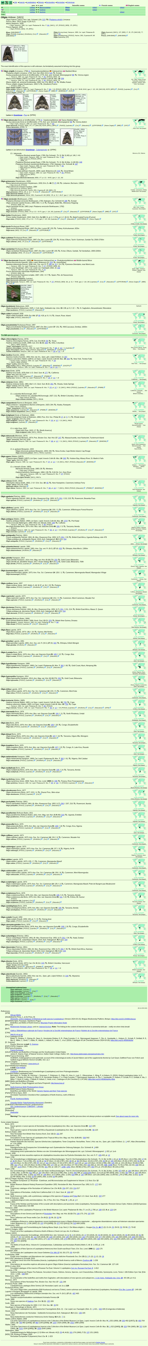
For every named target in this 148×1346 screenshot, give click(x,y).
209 (136, 1165)
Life (15, 2)
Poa (25, 115)
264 (46, 343)
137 (41, 1223)
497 (126, 1173)
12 (56, 264)
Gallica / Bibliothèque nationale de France (26, 1031)
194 (55, 361)
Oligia (67, 7)
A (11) (52, 539)
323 (125, 1327)
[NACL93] (137, 32)
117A (20, 1167)
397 (52, 783)
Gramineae (18, 115)
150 (80, 1313)
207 (65, 357)
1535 (39, 1328)
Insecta (22, 2)
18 (103, 1256)
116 (47, 1163)
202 (62, 949)
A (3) (47, 562)
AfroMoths (28, 34)
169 (53, 523)
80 (120, 1159)
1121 (21, 1328)
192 (85, 1173)
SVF (70, 91)
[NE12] (21, 192)
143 (97, 1249)
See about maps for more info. (127, 1116)
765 (20, 1323)
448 (80, 162)
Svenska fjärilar (16, 1103)
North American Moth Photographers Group (27, 1087)
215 (58, 171)
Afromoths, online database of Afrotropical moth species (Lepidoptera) (37, 1019)
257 (100, 1196)
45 (47, 483)
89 (73, 75)
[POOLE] (62, 25)
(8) (39, 316)
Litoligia (32, 7)
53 (47, 341)
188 (65, 201)
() (94, 7)
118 (55, 488)
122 (61, 348)
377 (45, 266)
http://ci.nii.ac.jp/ (16, 1034)
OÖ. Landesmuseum (18, 1106)
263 (64, 458)
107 (54, 736)
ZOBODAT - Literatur (35, 1106)
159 (54, 351)
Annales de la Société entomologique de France (62, 1031)
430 (50, 264)
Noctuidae (61, 2)
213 (43, 20)
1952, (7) (44, 498)
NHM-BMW (14, 32)
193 (88, 1165)
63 (54, 1177)
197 (82, 1175)
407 (74, 1293)
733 (64, 702)
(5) (121, 1227)
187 (76, 164)
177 (46, 373)
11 (55, 82)
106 (57, 770)
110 (11, 1163)
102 (58, 268)
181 (49, 378)
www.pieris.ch (33, 1064)
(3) (113, 1227)
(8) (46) (49, 815)
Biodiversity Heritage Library (21, 1027)
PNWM (47, 376)
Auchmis (42, 12)
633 (73, 1175)
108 (56, 826)
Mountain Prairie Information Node (54, 1023)
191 (57, 1134)
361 (48, 25)
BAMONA (62, 91)
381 (45, 77)
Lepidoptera (31, 2)
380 (57, 622)
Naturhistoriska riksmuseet (33, 1103)
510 (62, 815)
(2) (39, 384)
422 (60, 548)
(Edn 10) (40, 73)
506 (84, 1138)
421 (30, 1173)
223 (50, 620)
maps (142, 84)
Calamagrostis (41, 150)
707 (140, 1327)
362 (62, 665)
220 (58, 526)
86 (14, 1161)
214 (74, 1188)
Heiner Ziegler (43, 91)
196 (44, 1175)
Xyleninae (71, 2)
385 (52, 441)
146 (78, 1214)
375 (50, 387)
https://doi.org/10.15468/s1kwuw (123, 1019)
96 (93, 1130)
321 (46, 1167)
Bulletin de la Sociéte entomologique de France (99, 1031)
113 (56, 367)
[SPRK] (19, 92)
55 (33, 1177)
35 (50, 1217)
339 (23, 1274)
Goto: (3, 14)
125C (68, 1167)
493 (139, 1321)
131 (61, 1282)
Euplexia (42, 10)
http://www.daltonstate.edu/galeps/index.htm (87, 1054)
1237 (55, 1323)
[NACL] (52, 25)
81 (138, 1161)
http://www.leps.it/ (57, 1083)
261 (51, 384)
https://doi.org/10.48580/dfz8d (122, 1040)
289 (82, 1239)
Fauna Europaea (16, 1050)
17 (62, 417)
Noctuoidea (50, 2)
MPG (112, 89)
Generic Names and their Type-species (52, 1091)
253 (123, 1321)
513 (74, 1223)
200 (62, 803)
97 (38, 1163)
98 (78, 1161)
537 (35, 1175)
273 (65, 1239)
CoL (34, 34)
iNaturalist (43, 34)
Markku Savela (100, 1342)
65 (104, 1161)
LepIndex (20, 34)
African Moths (15, 1015)
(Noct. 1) (47, 357)
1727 (66, 521)
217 (90, 1126)
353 (92, 1167)
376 (52, 420)
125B (63, 1167)
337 (131, 1239)
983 (36, 1323)
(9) (38, 343)
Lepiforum (14, 1071)
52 (58, 1217)
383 (45, 525)
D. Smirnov (23, 51)
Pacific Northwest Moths (19, 1099)
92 (45, 1161)
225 (15, 1239)
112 (54, 378)
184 (129, 1171)
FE (67, 37)
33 (38, 1161)
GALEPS (61, 350)
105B (110, 1165)
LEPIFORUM (31, 91)
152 (59, 678)
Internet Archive (45, 1027)
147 (59, 438)
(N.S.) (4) (46, 548)
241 (32, 1239)
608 (56, 348)
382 (45, 706)
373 (120, 1171)
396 (49, 488)
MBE (53, 91)
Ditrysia (41, 2)
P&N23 (13, 34)
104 (57, 713)
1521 (72, 1323)
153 (55, 560)
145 (112, 1163)
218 (66, 976)
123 (111, 1210)
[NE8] (67, 25)
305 (98, 1239)
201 (60, 498)
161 (15, 1165)
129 (50, 1237)
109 (52, 725)
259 (62, 79)
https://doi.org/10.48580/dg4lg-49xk (101, 1079)
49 (70, 1161)
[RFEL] (75, 25)
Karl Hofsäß (26, 299)
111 (59, 351)
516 (50, 73)
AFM (107, 708)
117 (55, 387)
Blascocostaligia (45, 7)
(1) (41, 781)
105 (55, 654)
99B (105, 1165)
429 (99, 1155)
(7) (48, 183)
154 (64, 539)
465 (75, 1173)
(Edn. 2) (42, 268)
